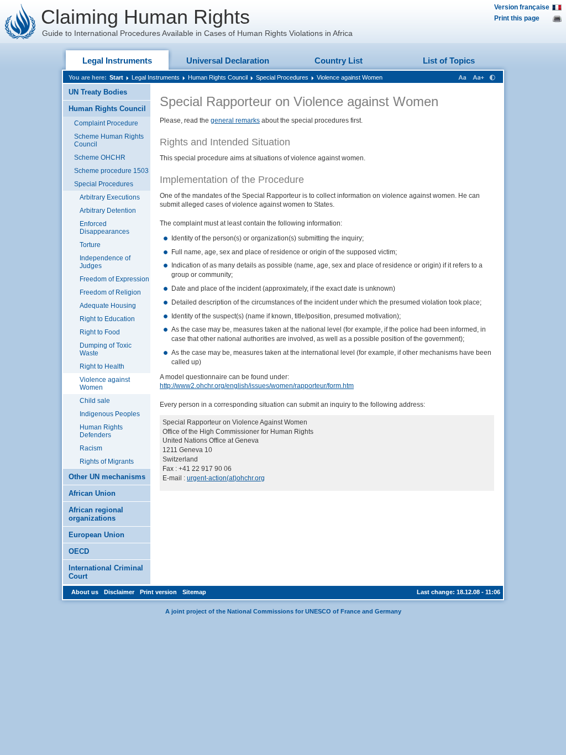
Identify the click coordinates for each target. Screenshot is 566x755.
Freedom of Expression (114, 279)
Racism (91, 448)
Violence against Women (349, 77)
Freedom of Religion (110, 292)
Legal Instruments (117, 60)
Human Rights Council (218, 77)
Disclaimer (119, 592)
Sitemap (194, 592)
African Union (92, 493)
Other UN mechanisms (107, 477)
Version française (521, 7)
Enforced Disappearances (104, 227)
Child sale (95, 401)
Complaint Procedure (106, 123)
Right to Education (107, 319)
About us (84, 592)
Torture (90, 245)
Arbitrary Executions (110, 197)
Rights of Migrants (107, 461)
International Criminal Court (106, 572)
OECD (79, 551)
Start (116, 77)
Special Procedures (282, 77)
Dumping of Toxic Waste (106, 349)
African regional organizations (96, 514)
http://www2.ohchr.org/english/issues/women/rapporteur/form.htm (257, 386)
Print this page (516, 18)
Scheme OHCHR (99, 157)
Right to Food (100, 332)
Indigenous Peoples (110, 414)
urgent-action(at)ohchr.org (226, 478)
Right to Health (102, 366)
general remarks (235, 120)
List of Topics (449, 60)
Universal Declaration (227, 60)
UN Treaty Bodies (98, 92)
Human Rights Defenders (101, 431)
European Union (96, 535)
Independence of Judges (105, 262)
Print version (158, 592)
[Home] (20, 21)
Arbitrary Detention (108, 210)
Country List (339, 60)
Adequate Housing (108, 306)
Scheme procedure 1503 (111, 171)
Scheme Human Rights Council (109, 140)
